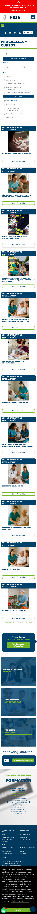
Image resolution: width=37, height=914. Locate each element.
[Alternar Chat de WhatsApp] (4, 910)
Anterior (8, 623)
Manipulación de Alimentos (14, 611)
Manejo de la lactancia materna (16, 153)
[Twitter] (10, 32)
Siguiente (28, 623)
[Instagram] (20, 32)
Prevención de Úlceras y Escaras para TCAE (16, 528)
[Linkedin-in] (15, 32)
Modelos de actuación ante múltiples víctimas (14, 237)
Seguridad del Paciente (12, 486)
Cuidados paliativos (11, 569)
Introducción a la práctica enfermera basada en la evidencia (17, 445)
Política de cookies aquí (20, 901)
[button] (33, 17)
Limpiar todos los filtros (18, 59)
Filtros (7, 54)
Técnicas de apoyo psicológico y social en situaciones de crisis (16, 196)
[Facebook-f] (5, 32)
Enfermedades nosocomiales (15, 403)
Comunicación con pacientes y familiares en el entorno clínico (16, 320)
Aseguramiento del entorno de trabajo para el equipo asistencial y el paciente (18, 280)
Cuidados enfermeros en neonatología (13, 362)
